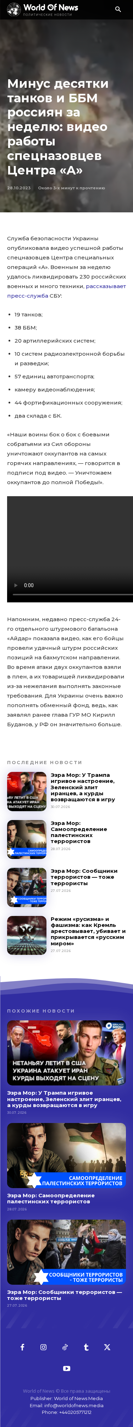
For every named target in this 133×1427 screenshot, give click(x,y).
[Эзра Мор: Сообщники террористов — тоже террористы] (26, 887)
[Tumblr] (86, 1348)
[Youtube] (67, 1369)
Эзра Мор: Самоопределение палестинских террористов (79, 832)
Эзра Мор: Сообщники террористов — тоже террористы (84, 877)
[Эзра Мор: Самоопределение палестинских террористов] (26, 839)
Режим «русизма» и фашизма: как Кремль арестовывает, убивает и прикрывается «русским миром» (88, 931)
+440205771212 (75, 1412)
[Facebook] (22, 1348)
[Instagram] (43, 1348)
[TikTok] (65, 1348)
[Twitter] (107, 1348)
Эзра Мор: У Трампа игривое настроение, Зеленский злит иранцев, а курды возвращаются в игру (83, 787)
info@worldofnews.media (74, 1405)
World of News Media (78, 1398)
